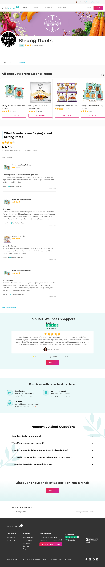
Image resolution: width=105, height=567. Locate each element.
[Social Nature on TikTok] (86, 559)
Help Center (11, 537)
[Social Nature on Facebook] (94, 559)
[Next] (103, 75)
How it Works (28, 537)
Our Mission (62, 8)
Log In (89, 8)
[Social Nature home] (10, 8)
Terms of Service (12, 559)
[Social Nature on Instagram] (90, 559)
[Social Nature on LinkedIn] (97, 559)
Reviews (35, 8)
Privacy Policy (25, 559)
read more (47, 219)
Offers (25, 8)
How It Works (48, 8)
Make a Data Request (40, 559)
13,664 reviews (38, 45)
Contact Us (11, 540)
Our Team (26, 543)
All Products (8, 62)
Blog (24, 549)
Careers (26, 546)
